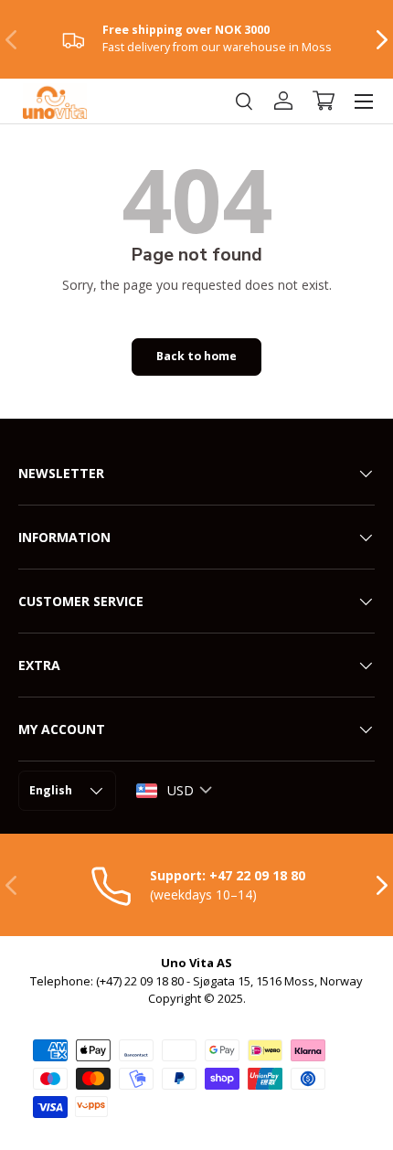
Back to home (196, 356)
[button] (323, 100)
